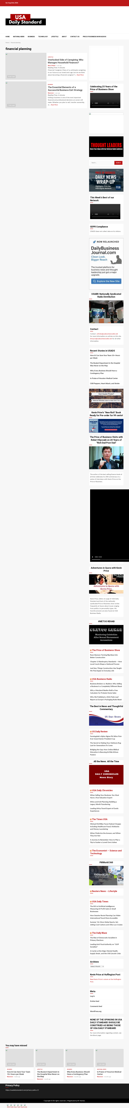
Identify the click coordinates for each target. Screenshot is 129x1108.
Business (31, 36)
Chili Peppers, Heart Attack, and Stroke (105, 383)
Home (8, 36)
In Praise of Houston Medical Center (104, 378)
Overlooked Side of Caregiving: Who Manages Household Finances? (26, 66)
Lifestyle (54, 36)
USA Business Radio (102, 679)
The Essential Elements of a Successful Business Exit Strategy (26, 95)
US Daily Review (100, 731)
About (64, 36)
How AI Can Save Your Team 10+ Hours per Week (105, 357)
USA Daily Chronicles (102, 790)
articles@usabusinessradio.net (107, 334)
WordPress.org (95, 1011)
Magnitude (71, 1101)
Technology (43, 36)
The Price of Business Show (106, 650)
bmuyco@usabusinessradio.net (101, 338)
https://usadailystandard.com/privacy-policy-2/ (22, 1090)
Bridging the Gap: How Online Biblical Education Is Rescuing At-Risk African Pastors (104, 752)
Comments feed (96, 1006)
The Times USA (99, 819)
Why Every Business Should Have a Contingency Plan (103, 372)
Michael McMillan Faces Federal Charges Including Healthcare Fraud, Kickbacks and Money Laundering (105, 826)
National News (18, 36)
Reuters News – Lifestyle (104, 891)
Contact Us (74, 36)
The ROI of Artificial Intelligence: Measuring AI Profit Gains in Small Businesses (103, 909)
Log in (92, 996)
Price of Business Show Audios (94, 36)
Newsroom (51, 93)
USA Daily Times (100, 901)
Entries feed (94, 1001)
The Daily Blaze (99, 933)
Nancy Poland (52, 65)
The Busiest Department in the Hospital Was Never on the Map (105, 364)
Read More (80, 75)
